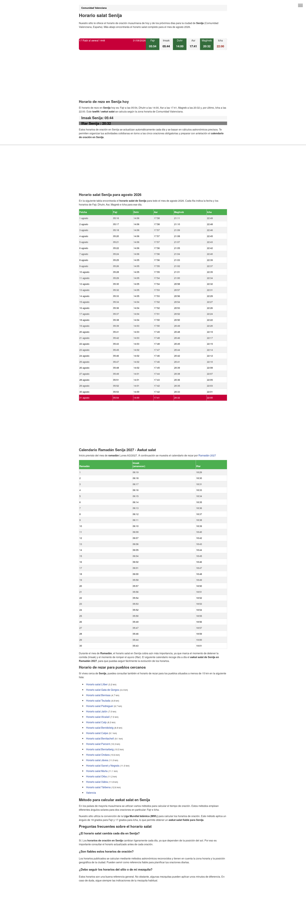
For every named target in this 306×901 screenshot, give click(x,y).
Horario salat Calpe (97, 733)
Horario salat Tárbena (98, 787)
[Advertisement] (153, 77)
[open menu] (300, 5)
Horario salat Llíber (97, 684)
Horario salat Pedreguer (99, 706)
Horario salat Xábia (97, 782)
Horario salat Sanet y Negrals (102, 765)
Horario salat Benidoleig (99, 727)
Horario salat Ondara (98, 755)
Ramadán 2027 (207, 455)
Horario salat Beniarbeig (100, 749)
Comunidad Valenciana (94, 7)
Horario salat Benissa (98, 695)
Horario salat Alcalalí (98, 717)
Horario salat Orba (96, 776)
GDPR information (89, 896)
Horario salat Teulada (98, 700)
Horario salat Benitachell (100, 738)
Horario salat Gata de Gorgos (102, 690)
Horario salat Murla (97, 771)
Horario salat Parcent (98, 744)
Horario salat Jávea (97, 760)
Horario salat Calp (96, 722)
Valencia (91, 792)
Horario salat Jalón (96, 711)
